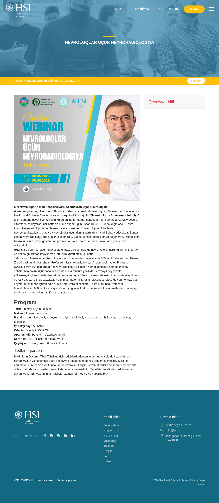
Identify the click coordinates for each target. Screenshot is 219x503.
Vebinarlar (110, 440)
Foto (106, 456)
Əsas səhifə (111, 425)
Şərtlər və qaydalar (66, 480)
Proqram (25, 302)
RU (177, 9)
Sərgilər (108, 451)
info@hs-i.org (174, 430)
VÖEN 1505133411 (23, 480)
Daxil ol (122, 9)
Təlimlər (109, 446)
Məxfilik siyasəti (45, 480)
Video (107, 461)
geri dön (196, 81)
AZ (160, 9)
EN (169, 9)
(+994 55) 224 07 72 (178, 425)
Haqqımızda (111, 430)
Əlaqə (194, 9)
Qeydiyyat (142, 9)
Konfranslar (111, 435)
